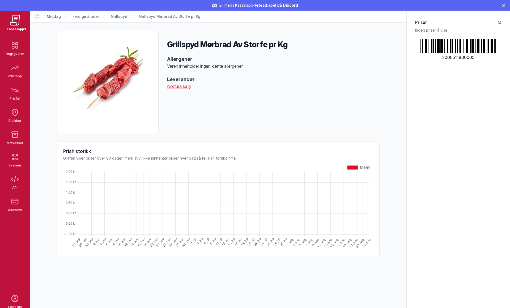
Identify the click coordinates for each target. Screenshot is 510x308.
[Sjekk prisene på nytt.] (499, 22)
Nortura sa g (179, 86)
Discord (290, 5)
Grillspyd (119, 16)
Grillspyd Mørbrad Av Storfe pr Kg (169, 16)
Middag (54, 16)
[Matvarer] (36, 16)
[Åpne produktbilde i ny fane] (108, 82)
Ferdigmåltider (86, 16)
